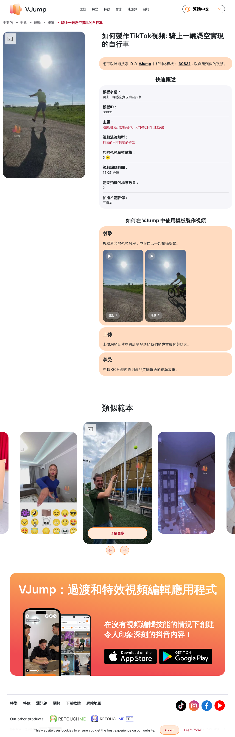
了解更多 (49, 523)
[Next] (124, 550)
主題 (83, 9)
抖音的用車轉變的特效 (119, 142)
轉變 (95, 9)
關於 (146, 9)
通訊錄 (132, 9)
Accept (169, 730)
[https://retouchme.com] (68, 718)
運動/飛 (159, 127)
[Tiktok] (181, 705)
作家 (119, 9)
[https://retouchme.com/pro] (112, 718)
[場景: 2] (165, 286)
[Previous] (110, 550)
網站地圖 (94, 703)
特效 (107, 9)
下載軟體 (73, 703)
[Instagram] (194, 705)
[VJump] (28, 9)
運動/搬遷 (110, 127)
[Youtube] (219, 705)
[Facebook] (206, 705)
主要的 (8, 22)
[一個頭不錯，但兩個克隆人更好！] (42, 642)
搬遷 (51, 22)
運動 (37, 22)
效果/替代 (126, 127)
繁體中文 (201, 9)
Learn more (192, 730)
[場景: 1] (123, 286)
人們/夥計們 (143, 127)
